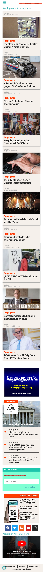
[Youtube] (28, 528)
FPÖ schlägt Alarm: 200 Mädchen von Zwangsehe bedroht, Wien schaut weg (23, 460)
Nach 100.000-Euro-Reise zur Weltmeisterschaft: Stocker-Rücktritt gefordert (21, 447)
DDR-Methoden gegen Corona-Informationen (17, 181)
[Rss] (21, 528)
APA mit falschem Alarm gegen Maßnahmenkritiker (20, 85)
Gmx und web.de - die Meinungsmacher (17, 238)
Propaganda (9, 41)
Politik (6, 52)
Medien (6, 92)
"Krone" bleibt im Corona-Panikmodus (19, 102)
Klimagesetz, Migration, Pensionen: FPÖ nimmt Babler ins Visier (23, 434)
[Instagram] (35, 528)
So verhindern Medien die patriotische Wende (19, 317)
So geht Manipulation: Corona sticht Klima (17, 142)
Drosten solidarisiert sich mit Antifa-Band (21, 221)
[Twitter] (15, 528)
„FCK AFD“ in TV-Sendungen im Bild (21, 278)
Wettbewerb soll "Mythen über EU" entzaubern (19, 357)
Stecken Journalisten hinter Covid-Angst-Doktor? (20, 45)
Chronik (6, 13)
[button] (4, 2)
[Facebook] (8, 528)
